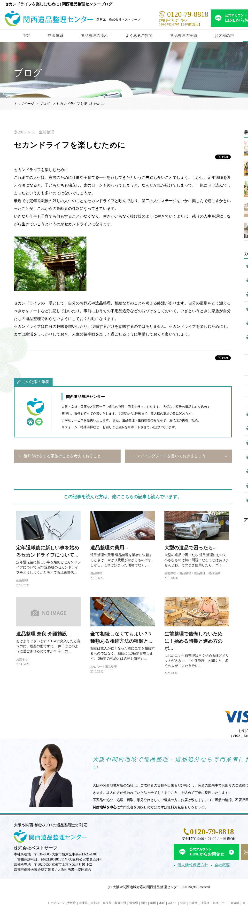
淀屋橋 (205, 903)
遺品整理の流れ (94, 35)
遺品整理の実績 (183, 35)
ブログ (45, 104)
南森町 (235, 903)
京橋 (215, 903)
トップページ (24, 104)
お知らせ (22, 659)
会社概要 (222, 865)
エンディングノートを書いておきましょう (169, 456)
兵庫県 (83, 903)
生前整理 (46, 132)
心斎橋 (193, 903)
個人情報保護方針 (192, 865)
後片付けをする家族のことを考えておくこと (62, 456)
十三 (224, 903)
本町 (162, 903)
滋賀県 (133, 903)
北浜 (183, 903)
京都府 (95, 903)
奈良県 (107, 903)
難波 (144, 903)
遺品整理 (96, 573)
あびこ (172, 903)
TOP (27, 35)
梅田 (153, 903)
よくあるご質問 (139, 35)
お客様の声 (224, 35)
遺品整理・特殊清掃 (207, 573)
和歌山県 (120, 903)
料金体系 (55, 35)
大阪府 (71, 903)
